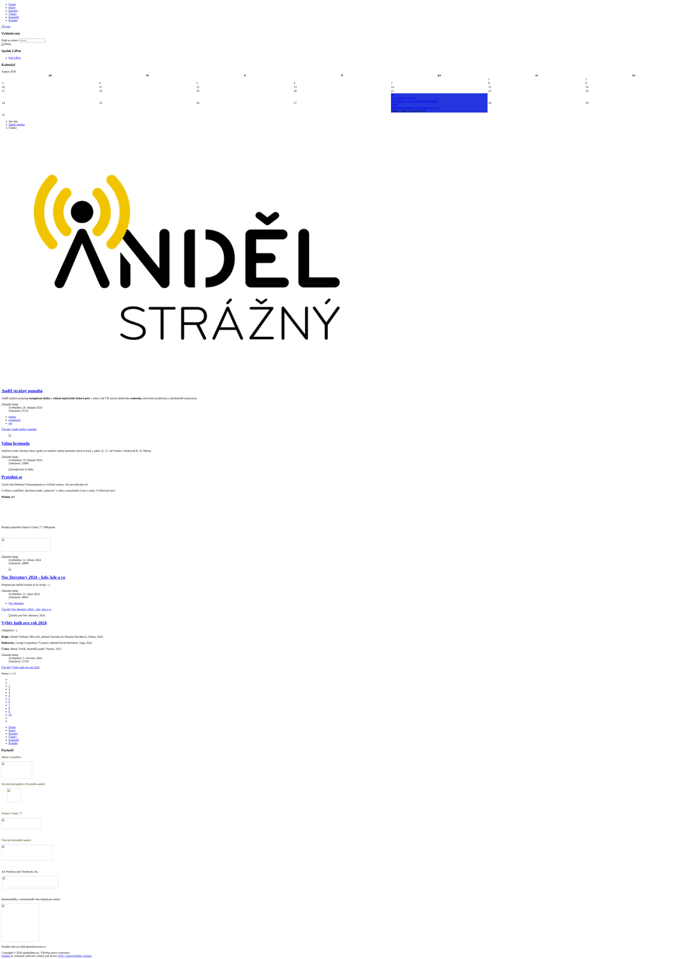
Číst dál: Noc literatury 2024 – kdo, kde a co (26, 609)
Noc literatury (16, 603)
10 (10, 714)
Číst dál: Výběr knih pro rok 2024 (20, 667)
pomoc (12, 416)
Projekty (13, 10)
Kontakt (13, 20)
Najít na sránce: (10, 40)
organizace (15, 420)
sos (10, 423)
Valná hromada (15, 443)
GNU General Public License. (75, 955)
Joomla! (5, 955)
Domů (12, 4)
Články (13, 13)
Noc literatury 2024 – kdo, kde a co (33, 577)
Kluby (12, 7)
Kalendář (14, 17)
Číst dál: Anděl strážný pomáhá (19, 429)
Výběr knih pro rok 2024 (24, 622)
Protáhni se (11, 477)
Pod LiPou (15, 57)
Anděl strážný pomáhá (22, 390)
